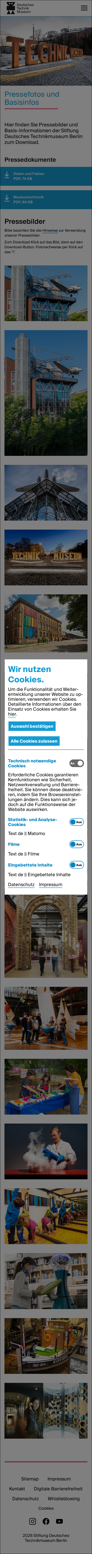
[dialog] (46, 777)
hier (12, 714)
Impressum (50, 884)
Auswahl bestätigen (32, 726)
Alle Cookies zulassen (34, 741)
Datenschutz (21, 884)
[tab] (39, 763)
